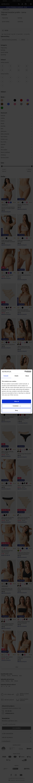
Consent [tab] (6, 375)
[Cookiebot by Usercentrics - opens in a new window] (24, 372)
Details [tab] (16, 375)
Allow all (16, 401)
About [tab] (27, 375)
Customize (15, 406)
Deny (16, 410)
